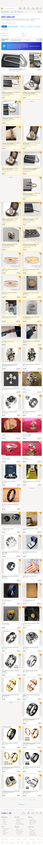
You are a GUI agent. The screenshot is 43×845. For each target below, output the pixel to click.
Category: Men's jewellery (13, 26)
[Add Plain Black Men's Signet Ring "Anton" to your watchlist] (40, 560)
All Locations (23, 26)
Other (24, 35)
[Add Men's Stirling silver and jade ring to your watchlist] (19, 325)
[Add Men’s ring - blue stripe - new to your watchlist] (19, 584)
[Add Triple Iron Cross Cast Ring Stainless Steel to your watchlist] (19, 396)
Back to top (22, 804)
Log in (40, 8)
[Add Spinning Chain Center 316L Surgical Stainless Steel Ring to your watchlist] (19, 655)
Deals (15, 11)
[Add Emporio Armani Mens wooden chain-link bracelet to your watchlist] (40, 513)
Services (17, 826)
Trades (17, 828)
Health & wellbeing (19, 832)
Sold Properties (18, 820)
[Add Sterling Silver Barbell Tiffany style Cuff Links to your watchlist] (19, 373)
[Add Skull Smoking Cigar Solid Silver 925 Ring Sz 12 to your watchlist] (40, 349)
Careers (11, 842)
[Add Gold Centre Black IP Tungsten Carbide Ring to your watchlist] (19, 727)
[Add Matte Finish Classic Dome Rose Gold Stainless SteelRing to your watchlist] (40, 679)
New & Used (30, 26)
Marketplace (5, 817)
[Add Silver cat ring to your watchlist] (40, 442)
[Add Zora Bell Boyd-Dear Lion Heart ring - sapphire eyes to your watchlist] (40, 608)
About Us (7, 843)
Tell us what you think (30, 809)
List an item (39, 11)
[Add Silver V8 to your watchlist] (40, 373)
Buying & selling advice (33, 821)
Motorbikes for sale (33, 820)
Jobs (3, 826)
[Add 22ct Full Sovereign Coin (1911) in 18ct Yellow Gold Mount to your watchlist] (40, 466)
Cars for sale (32, 818)
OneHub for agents (19, 822)
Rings (24, 33)
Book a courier (20, 11)
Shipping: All (37, 26)
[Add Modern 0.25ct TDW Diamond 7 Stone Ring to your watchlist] (19, 254)
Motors (31, 817)
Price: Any (4, 29)
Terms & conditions (27, 843)
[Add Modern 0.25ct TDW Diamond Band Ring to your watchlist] (19, 277)
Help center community (33, 835)
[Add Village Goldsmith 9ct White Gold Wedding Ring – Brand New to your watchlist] (40, 325)
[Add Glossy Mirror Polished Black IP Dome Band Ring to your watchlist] (40, 751)
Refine (4, 26)
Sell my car (31, 824)
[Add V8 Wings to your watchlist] (19, 419)
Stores (12, 11)
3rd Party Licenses (32, 832)
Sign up (37, 8)
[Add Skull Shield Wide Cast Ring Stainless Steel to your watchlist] (40, 632)
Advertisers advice (6, 832)
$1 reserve (4, 822)
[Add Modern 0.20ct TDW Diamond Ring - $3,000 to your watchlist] (40, 254)
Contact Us (40, 843)
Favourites (33, 813)
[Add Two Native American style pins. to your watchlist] (19, 513)
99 (30, 799)
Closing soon (5, 821)
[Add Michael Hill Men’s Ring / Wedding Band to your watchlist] (19, 301)
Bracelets (4, 33)
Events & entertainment (20, 831)
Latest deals (5, 818)
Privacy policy (22, 843)
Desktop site (2, 843)
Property (17, 817)
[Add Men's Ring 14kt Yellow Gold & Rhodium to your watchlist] (40, 536)
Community (32, 826)
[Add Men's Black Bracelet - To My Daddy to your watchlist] (19, 466)
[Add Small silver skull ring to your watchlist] (19, 442)
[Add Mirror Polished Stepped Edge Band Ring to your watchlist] (40, 655)
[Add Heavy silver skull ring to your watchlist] (40, 419)
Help (30, 828)
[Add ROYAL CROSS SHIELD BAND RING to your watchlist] (40, 396)
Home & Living (5, 824)
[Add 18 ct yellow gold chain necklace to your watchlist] (40, 584)
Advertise (18, 842)
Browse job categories (6, 828)
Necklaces (5, 35)
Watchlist (28, 813)
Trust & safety (32, 831)
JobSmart (4, 831)
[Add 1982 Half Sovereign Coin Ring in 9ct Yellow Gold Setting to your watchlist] (40, 277)
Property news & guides (20, 818)
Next (34, 799)
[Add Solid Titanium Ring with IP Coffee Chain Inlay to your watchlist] (19, 632)
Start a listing (24, 813)
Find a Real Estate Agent (20, 824)
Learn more (20, 809)
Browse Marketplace (5, 11)
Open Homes (18, 821)
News (14, 842)
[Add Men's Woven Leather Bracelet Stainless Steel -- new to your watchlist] (19, 489)
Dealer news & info (32, 822)
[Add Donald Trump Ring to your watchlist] (19, 608)
